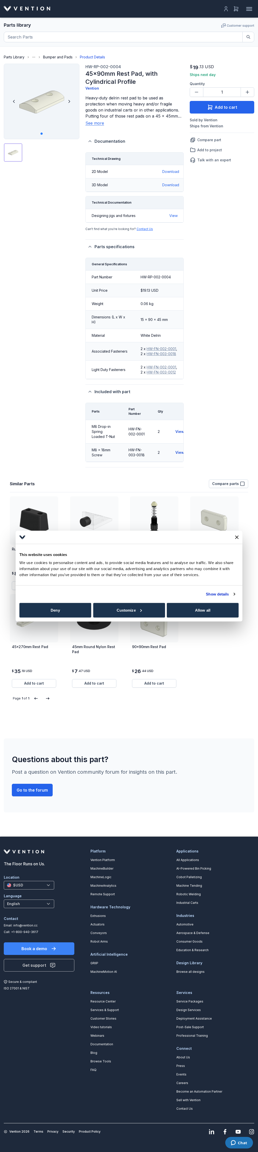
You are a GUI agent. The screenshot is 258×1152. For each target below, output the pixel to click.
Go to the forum (32, 790)
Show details (217, 594)
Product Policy (90, 1131)
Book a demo (34, 948)
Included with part (112, 391)
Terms (38, 1131)
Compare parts (225, 483)
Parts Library (14, 57)
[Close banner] (237, 537)
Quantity (197, 84)
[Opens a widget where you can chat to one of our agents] (239, 1143)
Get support (34, 965)
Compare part (209, 140)
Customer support (240, 25)
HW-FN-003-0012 (161, 372)
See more (94, 123)
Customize (126, 610)
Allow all (202, 610)
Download (170, 171)
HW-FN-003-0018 (161, 354)
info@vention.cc (25, 925)
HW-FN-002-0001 (161, 349)
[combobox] (29, 885)
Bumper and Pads (58, 57)
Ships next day (203, 74)
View (173, 215)
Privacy (52, 1131)
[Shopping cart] (236, 9)
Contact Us (145, 229)
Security (68, 1131)
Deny (55, 610)
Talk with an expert (214, 160)
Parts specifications (114, 246)
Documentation (109, 141)
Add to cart (226, 107)
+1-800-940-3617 (24, 932)
